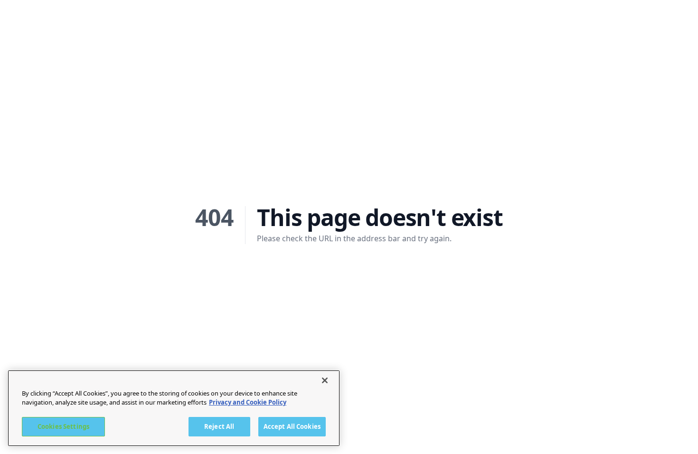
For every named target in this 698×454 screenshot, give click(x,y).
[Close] (324, 380)
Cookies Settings (63, 426)
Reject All (219, 426)
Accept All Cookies (292, 426)
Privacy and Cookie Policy (247, 402)
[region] (174, 408)
